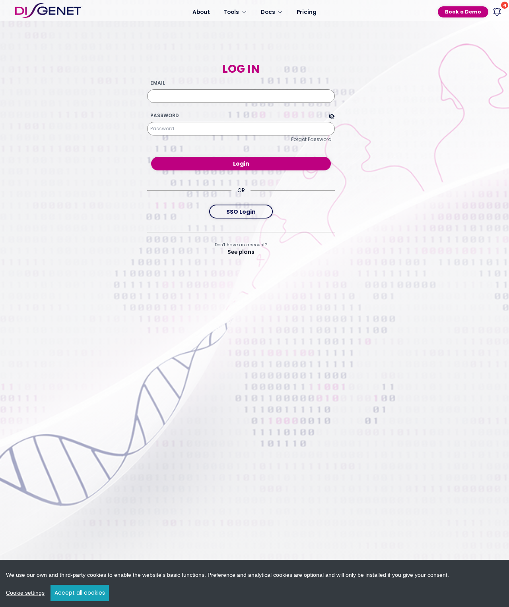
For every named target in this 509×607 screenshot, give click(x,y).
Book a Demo (463, 11)
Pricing (307, 11)
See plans (240, 252)
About (201, 11)
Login (241, 164)
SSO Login (241, 212)
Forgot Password (311, 139)
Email (157, 83)
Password (164, 115)
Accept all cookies (79, 593)
